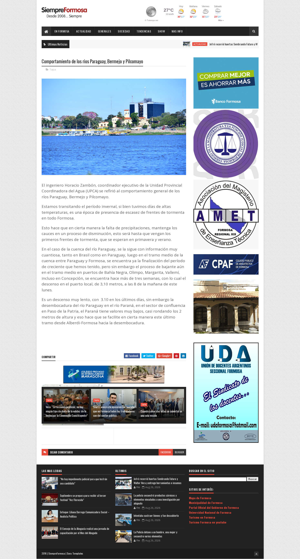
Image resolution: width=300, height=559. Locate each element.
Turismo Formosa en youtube (207, 522)
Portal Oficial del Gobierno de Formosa (214, 507)
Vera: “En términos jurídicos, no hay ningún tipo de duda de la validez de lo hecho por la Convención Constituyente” (67, 411)
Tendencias (144, 31)
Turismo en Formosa (202, 517)
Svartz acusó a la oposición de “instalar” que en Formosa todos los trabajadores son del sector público (114, 411)
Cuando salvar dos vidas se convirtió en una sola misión (161, 413)
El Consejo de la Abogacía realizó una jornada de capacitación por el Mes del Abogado (84, 531)
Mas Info (177, 31)
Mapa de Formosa (200, 498)
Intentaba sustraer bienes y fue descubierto (156, 515)
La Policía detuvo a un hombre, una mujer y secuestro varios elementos (155, 534)
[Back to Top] (256, 554)
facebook (166, 452)
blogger (179, 452)
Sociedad (124, 31)
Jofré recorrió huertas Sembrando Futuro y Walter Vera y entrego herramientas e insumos (240, 44)
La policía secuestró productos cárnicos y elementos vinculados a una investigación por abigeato (157, 499)
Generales (104, 31)
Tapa (53, 69)
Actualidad (83, 31)
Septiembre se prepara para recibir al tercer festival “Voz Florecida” (83, 497)
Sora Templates (75, 553)
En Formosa (61, 31)
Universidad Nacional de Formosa (210, 512)
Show (161, 31)
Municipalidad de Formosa (205, 502)
